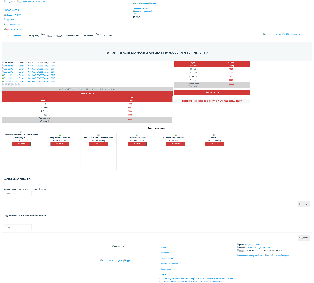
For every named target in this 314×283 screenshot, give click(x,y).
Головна (7, 36)
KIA (196, 279)
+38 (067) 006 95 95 (11, 10)
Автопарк (18, 36)
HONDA (180, 279)
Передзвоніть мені (140, 8)
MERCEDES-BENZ (216, 279)
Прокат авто (88, 36)
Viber (11, 20)
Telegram (17, 15)
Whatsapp (18, 25)
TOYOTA (201, 282)
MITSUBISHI (228, 279)
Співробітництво (72, 36)
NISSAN (162, 282)
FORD (174, 279)
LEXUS (200, 279)
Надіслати (303, 204)
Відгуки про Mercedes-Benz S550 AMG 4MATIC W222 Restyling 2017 (212, 101)
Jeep (192, 279)
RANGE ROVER (178, 282)
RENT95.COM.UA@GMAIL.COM (258, 248)
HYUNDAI (186, 279)
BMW (165, 279)
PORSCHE (169, 282)
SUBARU (194, 282)
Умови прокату (33, 36)
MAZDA (206, 279)
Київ (13, 2)
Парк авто (165, 253)
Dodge (169, 279)
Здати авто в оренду (169, 264)
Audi (160, 279)
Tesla (207, 282)
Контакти (108, 36)
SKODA (187, 282)
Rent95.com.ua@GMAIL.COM (33, 2)
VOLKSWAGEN (215, 282)
